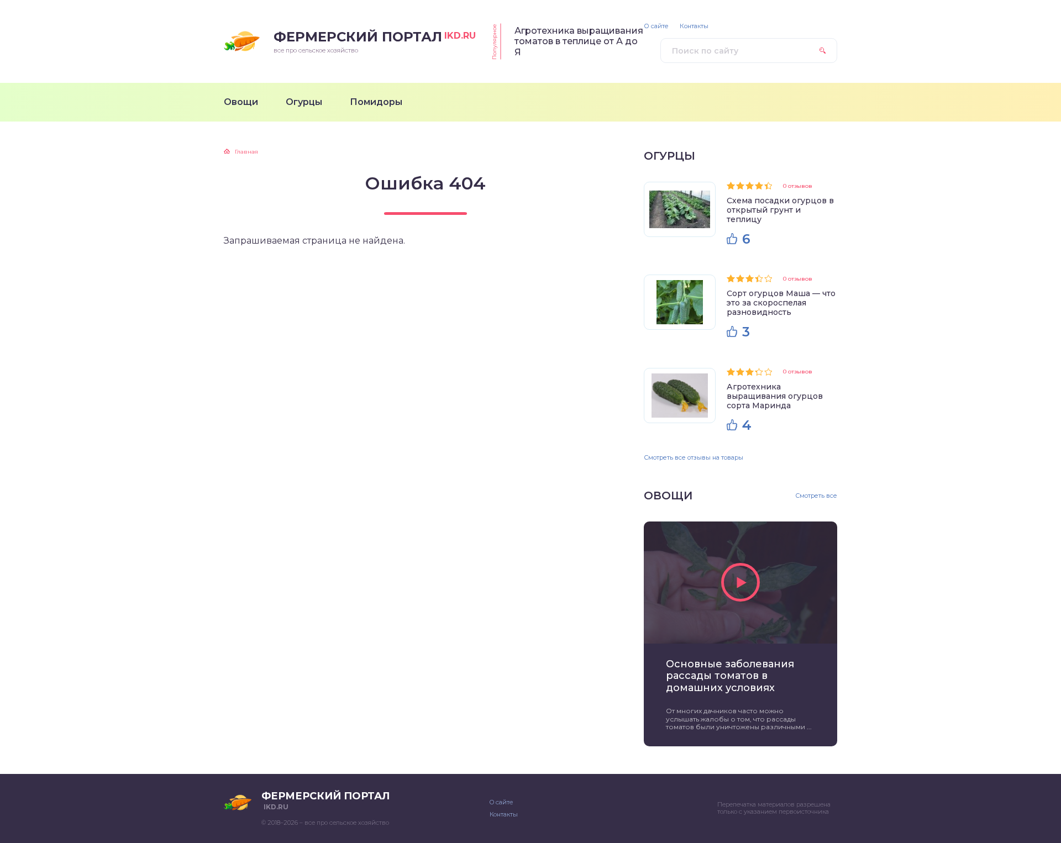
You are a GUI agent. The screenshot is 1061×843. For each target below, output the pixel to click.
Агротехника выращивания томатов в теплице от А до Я (578, 41)
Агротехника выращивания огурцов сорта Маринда (775, 396)
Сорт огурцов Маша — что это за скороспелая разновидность (781, 302)
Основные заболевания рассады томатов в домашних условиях (730, 676)
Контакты (694, 26)
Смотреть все (816, 495)
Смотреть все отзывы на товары (693, 457)
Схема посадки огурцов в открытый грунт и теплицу (780, 210)
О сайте (656, 26)
